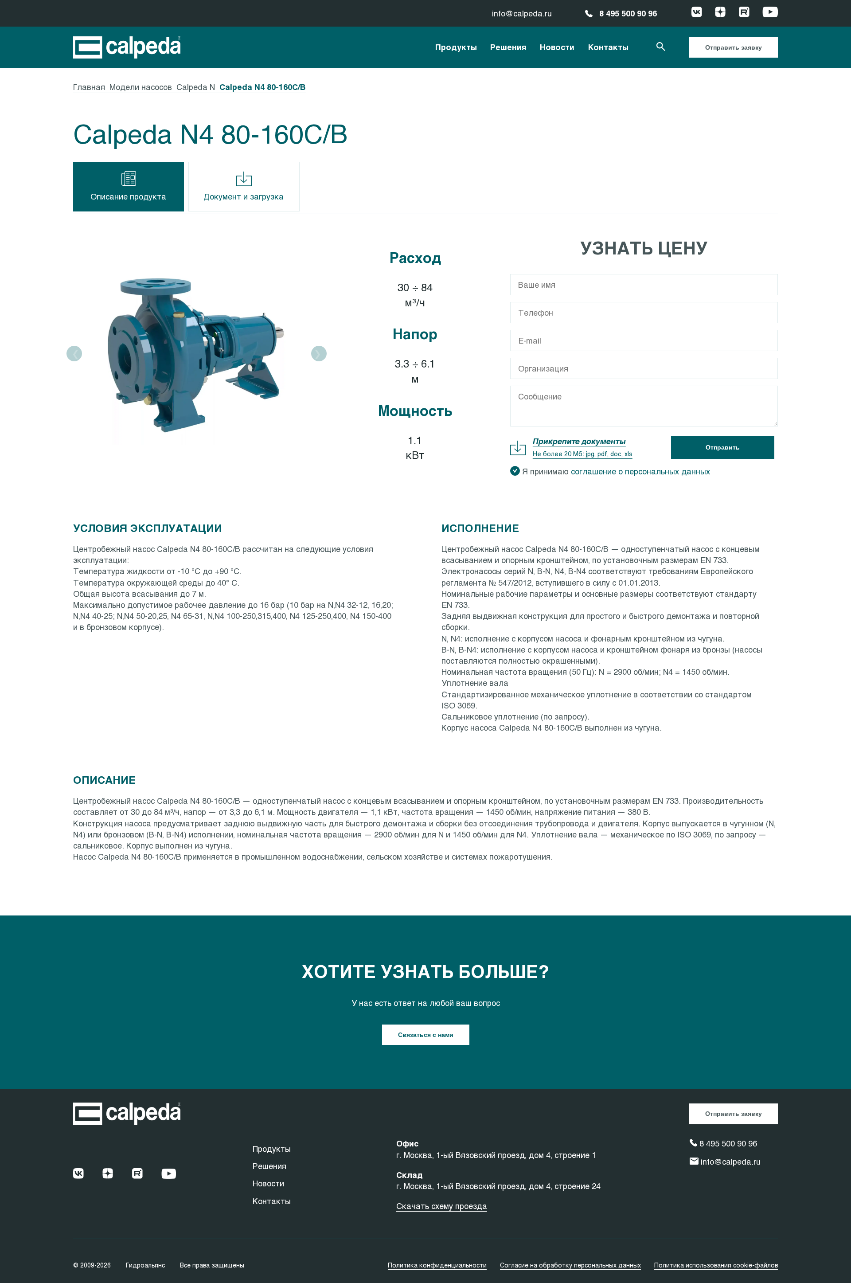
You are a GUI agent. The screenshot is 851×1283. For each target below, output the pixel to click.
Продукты (456, 47)
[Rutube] (744, 13)
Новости (557, 47)
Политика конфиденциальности (437, 1265)
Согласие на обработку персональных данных (570, 1265)
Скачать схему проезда (441, 1206)
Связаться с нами (425, 1034)
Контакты (608, 47)
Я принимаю (616, 471)
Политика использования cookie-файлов (716, 1265)
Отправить (723, 447)
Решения (508, 47)
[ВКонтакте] (696, 13)
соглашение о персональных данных (640, 471)
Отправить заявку (733, 47)
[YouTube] (770, 13)
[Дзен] (720, 13)
